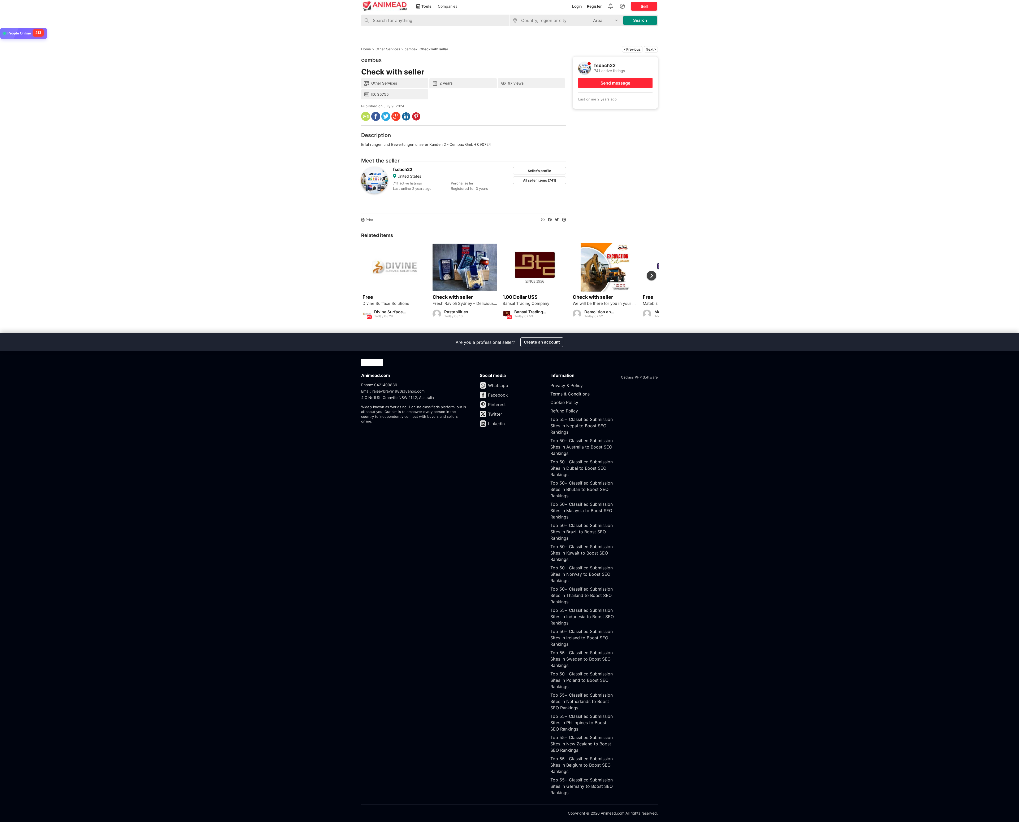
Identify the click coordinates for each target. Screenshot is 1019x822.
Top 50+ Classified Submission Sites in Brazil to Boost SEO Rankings (581, 532)
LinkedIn (496, 423)
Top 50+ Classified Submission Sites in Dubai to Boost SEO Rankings (581, 468)
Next (650, 49)
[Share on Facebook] (550, 220)
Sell (644, 6)
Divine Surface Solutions (385, 303)
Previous (633, 49)
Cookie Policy (564, 402)
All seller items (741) (539, 180)
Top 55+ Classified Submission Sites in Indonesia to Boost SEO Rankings (582, 617)
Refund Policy (564, 411)
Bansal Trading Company (526, 303)
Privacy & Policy (566, 385)
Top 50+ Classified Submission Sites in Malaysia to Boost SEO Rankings (581, 511)
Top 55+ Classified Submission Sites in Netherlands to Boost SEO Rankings (581, 701)
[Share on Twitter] (557, 220)
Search (640, 20)
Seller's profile (539, 171)
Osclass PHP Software (639, 377)
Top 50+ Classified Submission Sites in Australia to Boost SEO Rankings (581, 447)
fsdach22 (402, 169)
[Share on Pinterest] (564, 220)
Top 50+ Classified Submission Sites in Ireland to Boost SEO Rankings (581, 638)
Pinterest (497, 404)
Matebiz (650, 303)
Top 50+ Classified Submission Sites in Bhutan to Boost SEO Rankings (581, 489)
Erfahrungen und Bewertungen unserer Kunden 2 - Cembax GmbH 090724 (426, 144)
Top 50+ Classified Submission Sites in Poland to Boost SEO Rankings (581, 680)
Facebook (498, 395)
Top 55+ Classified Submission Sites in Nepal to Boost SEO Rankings (581, 426)
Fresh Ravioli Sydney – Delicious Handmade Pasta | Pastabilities (465, 303)
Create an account (542, 342)
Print (369, 220)
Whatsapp (498, 385)
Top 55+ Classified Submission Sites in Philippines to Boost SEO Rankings (581, 723)
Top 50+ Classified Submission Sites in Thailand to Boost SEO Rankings (581, 595)
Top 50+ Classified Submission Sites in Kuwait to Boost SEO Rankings (581, 553)
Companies (447, 6)
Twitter (495, 414)
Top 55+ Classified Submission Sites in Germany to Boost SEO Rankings (581, 786)
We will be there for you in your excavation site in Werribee (605, 303)
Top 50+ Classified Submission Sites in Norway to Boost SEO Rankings (581, 574)
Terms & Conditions (570, 394)
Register (594, 6)
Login (577, 6)
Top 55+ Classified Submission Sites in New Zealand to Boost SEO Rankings (581, 744)
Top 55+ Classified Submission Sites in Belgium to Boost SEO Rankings (581, 765)
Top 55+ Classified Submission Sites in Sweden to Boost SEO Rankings (581, 659)
